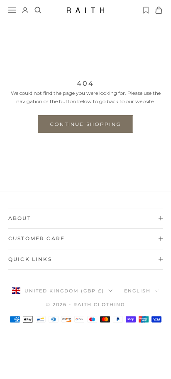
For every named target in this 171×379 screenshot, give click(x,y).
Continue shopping (85, 124)
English (137, 291)
